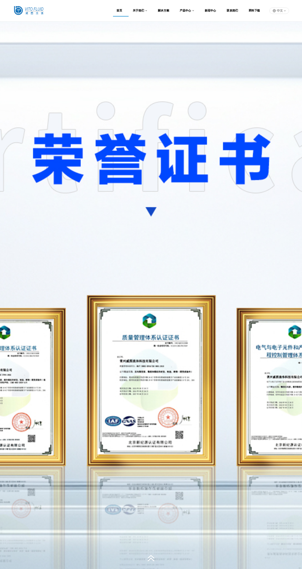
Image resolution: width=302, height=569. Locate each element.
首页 (119, 10)
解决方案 (163, 10)
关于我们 (138, 10)
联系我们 (232, 10)
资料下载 (254, 10)
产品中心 (185, 10)
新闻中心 (210, 10)
